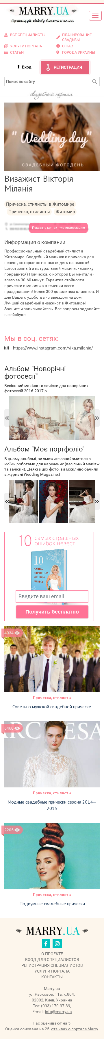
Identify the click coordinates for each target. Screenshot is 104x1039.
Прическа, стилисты (52, 697)
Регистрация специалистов (52, 965)
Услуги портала (52, 971)
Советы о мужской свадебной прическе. (52, 706)
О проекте (52, 953)
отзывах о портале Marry (74, 1029)
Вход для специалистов (52, 959)
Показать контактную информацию (58, 228)
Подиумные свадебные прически (52, 903)
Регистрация (68, 67)
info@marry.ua (58, 1011)
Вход (26, 67)
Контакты (52, 977)
